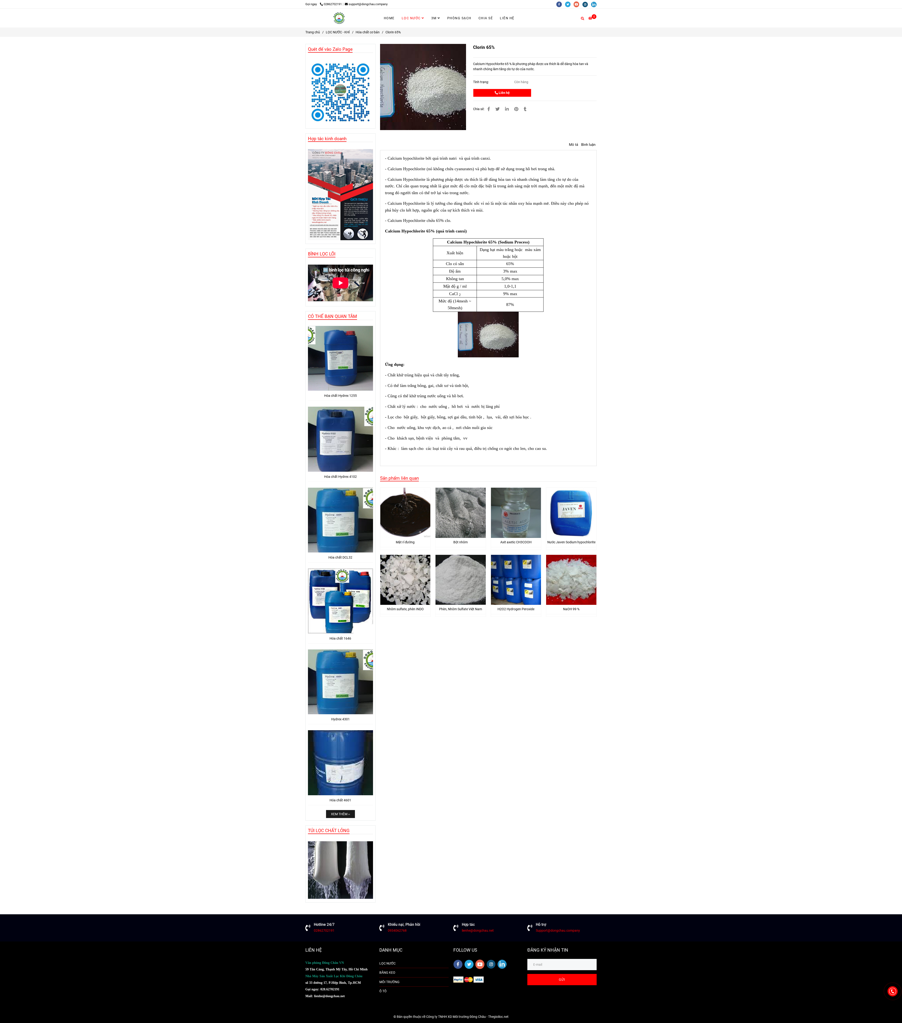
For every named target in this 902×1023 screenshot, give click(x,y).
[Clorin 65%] (339, 18)
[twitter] (569, 4)
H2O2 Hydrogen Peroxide (516, 609)
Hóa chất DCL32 (340, 557)
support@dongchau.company (368, 4)
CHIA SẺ (485, 18)
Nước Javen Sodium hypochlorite (571, 542)
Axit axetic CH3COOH (516, 542)
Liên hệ (504, 93)
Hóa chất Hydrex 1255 (340, 396)
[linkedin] (595, 4)
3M (434, 18)
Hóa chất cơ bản (368, 32)
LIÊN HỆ (507, 18)
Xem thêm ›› (340, 814)
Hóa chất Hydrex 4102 (340, 477)
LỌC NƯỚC (412, 18)
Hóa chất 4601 (340, 800)
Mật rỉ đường (405, 542)
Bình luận (588, 145)
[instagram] (586, 4)
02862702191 (333, 4)
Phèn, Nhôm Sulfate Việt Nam (460, 609)
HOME (389, 18)
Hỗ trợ (541, 925)
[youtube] (578, 4)
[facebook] (560, 4)
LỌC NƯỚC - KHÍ (338, 32)
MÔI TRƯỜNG (389, 982)
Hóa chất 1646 (340, 638)
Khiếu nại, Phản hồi (404, 925)
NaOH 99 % (571, 609)
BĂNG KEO (387, 972)
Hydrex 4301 (340, 719)
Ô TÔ (383, 991)
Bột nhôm (460, 542)
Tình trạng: (481, 82)
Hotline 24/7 (324, 925)
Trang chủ (312, 32)
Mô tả (573, 145)
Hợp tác (468, 925)
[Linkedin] (507, 109)
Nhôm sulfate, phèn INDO (405, 609)
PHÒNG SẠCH (459, 18)
